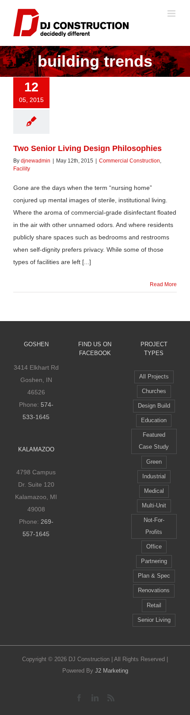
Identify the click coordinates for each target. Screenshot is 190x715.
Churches (154, 391)
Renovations (154, 590)
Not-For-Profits (154, 526)
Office (154, 547)
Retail (154, 605)
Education (154, 420)
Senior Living (154, 620)
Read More (163, 284)
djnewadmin (35, 161)
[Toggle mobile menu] (172, 13)
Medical (154, 491)
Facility (21, 169)
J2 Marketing (111, 670)
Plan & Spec (154, 576)
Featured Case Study (154, 441)
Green (154, 462)
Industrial (154, 476)
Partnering (154, 561)
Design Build (154, 406)
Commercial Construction (129, 161)
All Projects (154, 377)
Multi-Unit (154, 506)
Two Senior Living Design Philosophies (87, 148)
